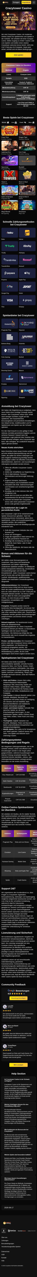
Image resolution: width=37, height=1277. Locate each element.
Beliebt (4, 122)
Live (12, 122)
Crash (21, 122)
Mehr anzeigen (18, 1065)
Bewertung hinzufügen (18, 998)
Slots (30, 122)
